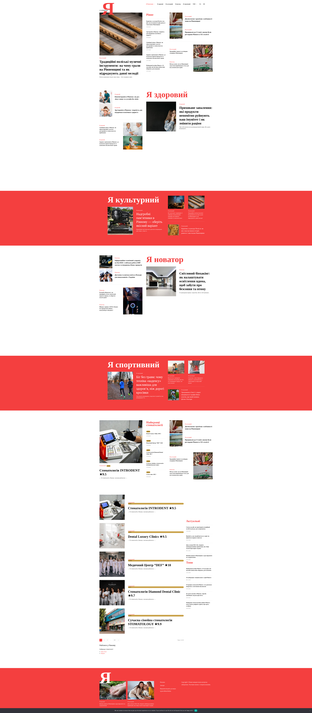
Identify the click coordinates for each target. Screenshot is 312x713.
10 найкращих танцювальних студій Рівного (198, 577)
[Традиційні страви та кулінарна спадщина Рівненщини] (203, 51)
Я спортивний (139, 373)
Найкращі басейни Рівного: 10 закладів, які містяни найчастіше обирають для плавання (155, 67)
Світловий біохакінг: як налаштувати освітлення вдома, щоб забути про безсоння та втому (194, 281)
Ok (196, 710)
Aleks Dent (104, 651)
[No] (310, 710)
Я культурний (102, 58)
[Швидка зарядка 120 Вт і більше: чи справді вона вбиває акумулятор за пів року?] (133, 307)
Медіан (103, 653)
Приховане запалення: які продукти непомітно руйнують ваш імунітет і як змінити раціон (195, 115)
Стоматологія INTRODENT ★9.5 (152, 508)
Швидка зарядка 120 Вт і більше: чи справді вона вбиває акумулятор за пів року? (108, 308)
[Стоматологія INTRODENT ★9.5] (120, 441)
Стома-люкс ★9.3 (151, 474)
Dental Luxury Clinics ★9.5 (153, 433)
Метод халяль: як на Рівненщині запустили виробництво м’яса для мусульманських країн (179, 65)
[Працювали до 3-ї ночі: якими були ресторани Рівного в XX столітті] (176, 32)
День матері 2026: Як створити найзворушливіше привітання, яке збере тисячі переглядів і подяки (197, 546)
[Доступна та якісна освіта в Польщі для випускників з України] (105, 275)
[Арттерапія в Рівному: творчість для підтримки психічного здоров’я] (105, 110)
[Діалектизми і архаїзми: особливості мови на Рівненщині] (176, 19)
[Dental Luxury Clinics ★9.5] (112, 535)
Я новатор (172, 61)
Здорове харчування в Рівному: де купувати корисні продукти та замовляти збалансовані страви (156, 56)
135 (114, 640)
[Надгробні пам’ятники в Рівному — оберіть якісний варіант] (120, 221)
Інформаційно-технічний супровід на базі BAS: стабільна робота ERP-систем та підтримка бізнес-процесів (128, 263)
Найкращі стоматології (106, 649)
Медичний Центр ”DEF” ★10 (154, 443)
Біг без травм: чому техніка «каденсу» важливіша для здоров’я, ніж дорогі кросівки (150, 384)
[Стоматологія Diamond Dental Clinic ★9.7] (112, 592)
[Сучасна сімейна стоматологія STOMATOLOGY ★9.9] (112, 621)
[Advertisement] (156, 168)
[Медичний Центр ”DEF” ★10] (112, 564)
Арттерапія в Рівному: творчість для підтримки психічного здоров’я (155, 33)
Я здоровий (117, 94)
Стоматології (102, 465)
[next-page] (118, 640)
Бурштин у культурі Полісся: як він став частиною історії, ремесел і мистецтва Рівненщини (155, 23)
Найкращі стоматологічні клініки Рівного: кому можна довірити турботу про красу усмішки (198, 604)
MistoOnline (167, 691)
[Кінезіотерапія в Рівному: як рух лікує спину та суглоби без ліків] (105, 96)
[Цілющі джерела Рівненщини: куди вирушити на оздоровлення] (112, 690)
